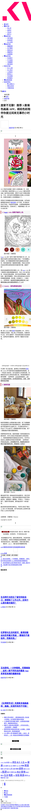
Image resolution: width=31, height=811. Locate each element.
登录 (4, 91)
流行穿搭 (10, 38)
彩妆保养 (10, 40)
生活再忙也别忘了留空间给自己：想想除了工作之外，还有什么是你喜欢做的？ (14, 600)
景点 (19, 772)
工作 (5, 769)
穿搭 (17, 775)
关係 (4, 765)
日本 (12, 772)
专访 (11, 762)
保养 (26, 762)
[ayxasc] (5, 127)
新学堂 (7, 26)
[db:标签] (7, 762)
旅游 (4, 771)
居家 (2, 768)
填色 (11, 202)
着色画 (20, 547)
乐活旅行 (10, 58)
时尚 (15, 772)
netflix (2, 762)
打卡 (27, 768)
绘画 (14, 202)
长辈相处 (10, 54)
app (6, 212)
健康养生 (10, 52)
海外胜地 (10, 64)
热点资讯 (11, 86)
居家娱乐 (10, 547)
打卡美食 (10, 60)
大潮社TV (11, 84)
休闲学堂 (8, 56)
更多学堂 (7, 66)
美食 (22, 775)
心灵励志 (10, 72)
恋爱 (14, 768)
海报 (9, 555)
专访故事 (10, 76)
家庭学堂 (8, 44)
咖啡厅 (14, 765)
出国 (6, 765)
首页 (6, 24)
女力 (18, 765)
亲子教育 (10, 48)
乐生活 (9, 32)
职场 (26, 775)
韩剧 (2, 777)
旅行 (8, 772)
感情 (21, 768)
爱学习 (9, 34)
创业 (9, 765)
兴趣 (4, 547)
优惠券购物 (8, 80)
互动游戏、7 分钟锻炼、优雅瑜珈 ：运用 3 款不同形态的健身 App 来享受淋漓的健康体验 (15, 671)
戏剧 (24, 768)
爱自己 (27, 772)
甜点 (2, 775)
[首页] (4, 783)
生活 (6, 775)
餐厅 (4, 777)
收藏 (4, 555)
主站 (6, 793)
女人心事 (10, 68)
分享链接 (15, 555)
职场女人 (10, 74)
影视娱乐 (10, 78)
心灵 (10, 769)
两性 (14, 762)
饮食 (7, 777)
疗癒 (14, 775)
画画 (17, 547)
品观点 (9, 30)
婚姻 (22, 766)
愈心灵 (9, 28)
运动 (29, 775)
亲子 (18, 762)
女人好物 (10, 42)
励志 (12, 765)
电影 (10, 775)
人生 (23, 762)
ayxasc (4, 553)
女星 (20, 765)
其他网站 (7, 82)
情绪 (17, 769)
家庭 (26, 765)
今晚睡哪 (10, 62)
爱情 (23, 772)
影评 (8, 768)
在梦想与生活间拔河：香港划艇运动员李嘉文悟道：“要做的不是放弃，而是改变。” (15, 635)
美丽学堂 (8, 36)
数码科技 (11, 88)
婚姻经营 (10, 46)
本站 (6, 791)
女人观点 (10, 70)
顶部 (6, 797)
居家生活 (10, 50)
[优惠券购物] (4, 785)
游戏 (13, 331)
